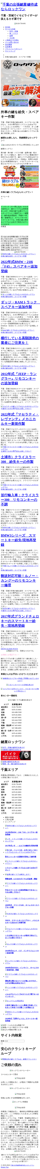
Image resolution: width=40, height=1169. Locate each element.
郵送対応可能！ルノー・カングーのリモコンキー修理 (20, 580)
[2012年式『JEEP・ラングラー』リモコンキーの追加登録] (18, 366)
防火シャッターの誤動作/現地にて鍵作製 (20, 857)
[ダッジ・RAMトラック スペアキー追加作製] (18, 294)
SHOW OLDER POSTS (9, 649)
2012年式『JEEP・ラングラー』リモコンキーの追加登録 (19, 378)
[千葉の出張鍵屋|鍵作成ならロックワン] (20, 9)
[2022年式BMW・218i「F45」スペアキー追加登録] (18, 254)
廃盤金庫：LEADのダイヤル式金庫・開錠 (21, 879)
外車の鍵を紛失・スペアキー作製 (13, 256)
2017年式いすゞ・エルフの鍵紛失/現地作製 (21, 846)
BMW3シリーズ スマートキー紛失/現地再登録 (18, 540)
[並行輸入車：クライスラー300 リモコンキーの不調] (20, 487)
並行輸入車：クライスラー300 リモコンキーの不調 (20, 499)
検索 (2, 1041)
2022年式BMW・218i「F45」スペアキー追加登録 (19, 266)
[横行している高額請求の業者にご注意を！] (18, 330)
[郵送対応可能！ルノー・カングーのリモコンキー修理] (20, 568)
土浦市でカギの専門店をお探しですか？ (16, 451)
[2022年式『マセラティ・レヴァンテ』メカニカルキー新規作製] (19, 406)
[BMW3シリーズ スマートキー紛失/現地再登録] (18, 527)
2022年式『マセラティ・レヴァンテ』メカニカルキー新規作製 (20, 418)
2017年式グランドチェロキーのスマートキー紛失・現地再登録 (20, 620)
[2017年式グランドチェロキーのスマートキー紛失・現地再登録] (18, 608)
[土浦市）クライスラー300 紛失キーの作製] (20, 449)
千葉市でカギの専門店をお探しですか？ (16, 408)
